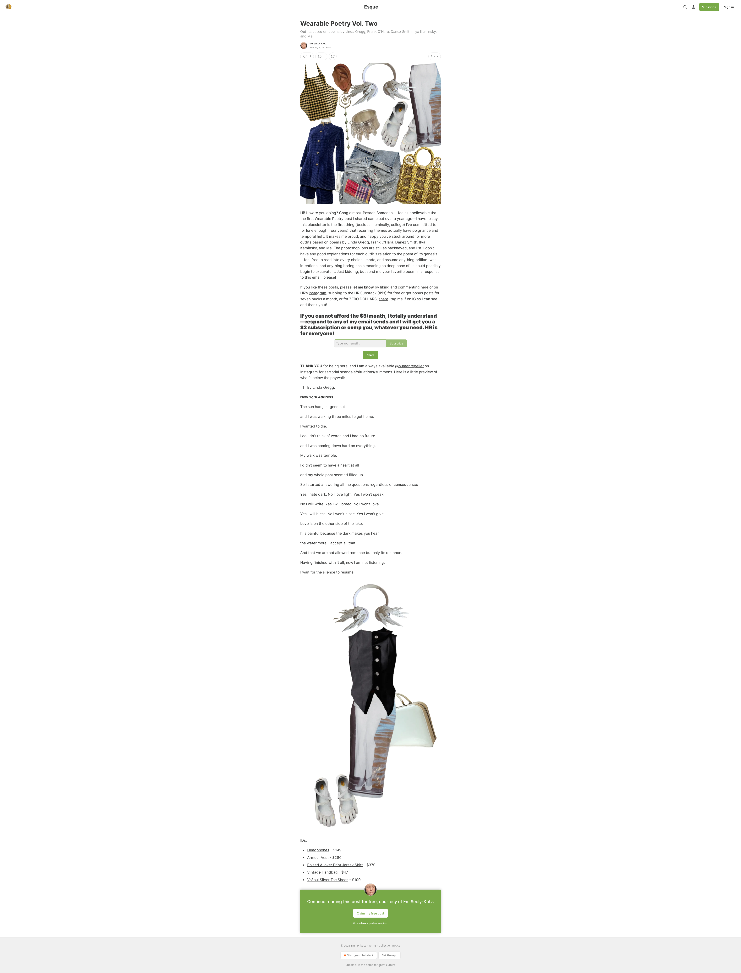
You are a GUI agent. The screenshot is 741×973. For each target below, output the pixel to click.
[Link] (295, 325)
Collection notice (389, 945)
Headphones (318, 850)
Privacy (361, 945)
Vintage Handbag (322, 872)
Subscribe (709, 7)
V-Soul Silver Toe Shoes (327, 880)
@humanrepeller (409, 366)
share (383, 299)
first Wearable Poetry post (329, 218)
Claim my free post (370, 913)
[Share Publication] (693, 7)
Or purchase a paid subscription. (370, 923)
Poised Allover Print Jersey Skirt (335, 865)
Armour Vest (318, 857)
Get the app (389, 955)
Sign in (729, 7)
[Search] (685, 7)
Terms (372, 945)
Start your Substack (360, 955)
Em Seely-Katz (318, 43)
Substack (351, 965)
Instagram (317, 293)
